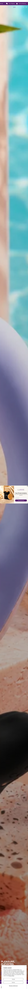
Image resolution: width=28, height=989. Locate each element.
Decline (13, 982)
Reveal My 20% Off (21, 500)
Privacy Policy (11, 975)
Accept (13, 979)
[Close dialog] (27, 486)
